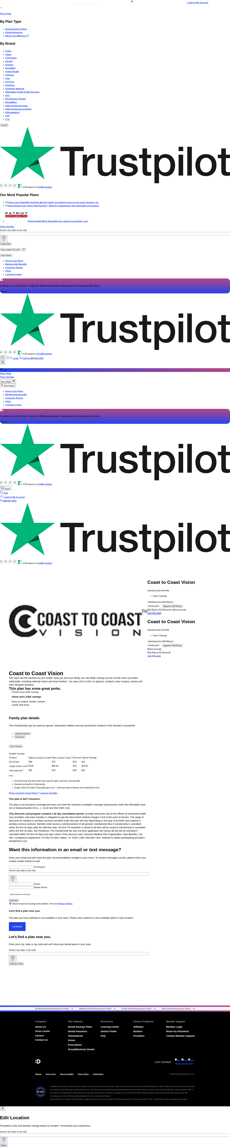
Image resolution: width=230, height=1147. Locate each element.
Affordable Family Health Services (22, 92)
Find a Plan (5, 14)
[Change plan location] (27, 2)
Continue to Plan (16, 964)
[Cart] (8, 358)
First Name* (39, 867)
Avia (7, 78)
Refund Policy (98, 1074)
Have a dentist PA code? (10, 250)
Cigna (8, 54)
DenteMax (10, 68)
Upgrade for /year (172, 606)
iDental (8, 61)
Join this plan (154, 613)
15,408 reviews (44, 187)
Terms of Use (51, 1074)
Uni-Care (9, 82)
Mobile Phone (40, 887)
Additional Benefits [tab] (22, 734)
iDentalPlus (11, 102)
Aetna (8, 51)
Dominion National (14, 89)
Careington (11, 58)
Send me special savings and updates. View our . (42, 904)
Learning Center (13, 274)
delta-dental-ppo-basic (16, 106)
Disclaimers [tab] (19, 737)
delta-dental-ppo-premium (18, 109)
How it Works (6, 255)
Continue (17, 926)
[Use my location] (3, 238)
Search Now (5, 244)
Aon (7, 95)
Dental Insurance (13, 32)
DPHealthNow (12, 112)
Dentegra (10, 85)
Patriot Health (12, 72)
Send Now (14, 900)
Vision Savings (16, 746)
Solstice (9, 65)
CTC (7, 119)
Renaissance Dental (15, 99)
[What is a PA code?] (24, 249)
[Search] (2, 358)
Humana (9, 75)
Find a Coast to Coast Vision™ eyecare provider (33, 793)
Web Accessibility (67, 1074)
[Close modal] (2, 1108)
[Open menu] (1, 7)
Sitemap (38, 1074)
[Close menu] (2, 362)
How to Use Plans (14, 261)
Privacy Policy (65, 904)
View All (4, 125)
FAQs (8, 271)
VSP (7, 116)
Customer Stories (14, 268)
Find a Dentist (7, 227)
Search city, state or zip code (13, 230)
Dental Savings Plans (16, 29)
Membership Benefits (16, 264)
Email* (37, 884)
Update (3, 1145)
